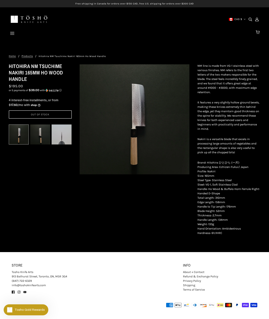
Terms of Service (194, 289)
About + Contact (193, 272)
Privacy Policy (192, 281)
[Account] (257, 19)
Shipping (189, 285)
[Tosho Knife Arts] (29, 19)
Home (12, 56)
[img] (250, 19)
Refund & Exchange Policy (200, 276)
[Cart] (258, 32)
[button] (40, 90)
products (27, 56)
